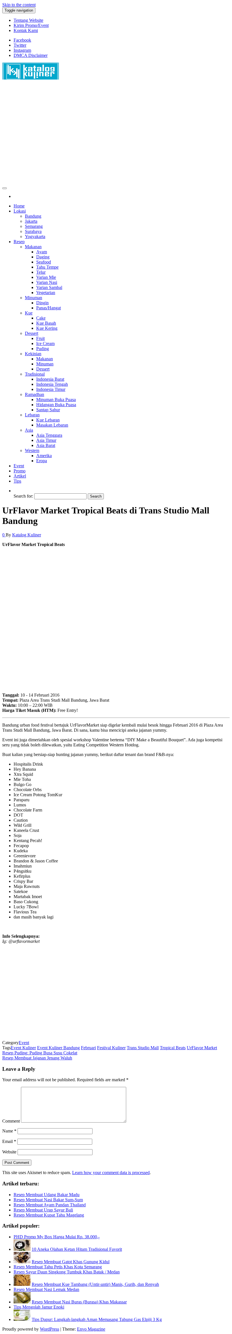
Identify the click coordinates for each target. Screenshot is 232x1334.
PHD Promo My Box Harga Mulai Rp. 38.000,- (57, 1236)
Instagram (22, 50)
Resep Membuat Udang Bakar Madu (47, 1194)
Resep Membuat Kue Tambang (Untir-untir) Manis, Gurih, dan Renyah (95, 1284)
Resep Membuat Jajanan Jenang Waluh (37, 1057)
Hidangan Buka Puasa (56, 404)
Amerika (44, 455)
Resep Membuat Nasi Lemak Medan (46, 1289)
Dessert (31, 333)
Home (19, 206)
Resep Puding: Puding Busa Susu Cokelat (39, 1052)
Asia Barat (45, 445)
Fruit (40, 338)
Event (19, 465)
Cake (41, 318)
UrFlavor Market (202, 1047)
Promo (19, 470)
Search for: (23, 496)
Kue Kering (46, 328)
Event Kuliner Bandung (58, 1047)
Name (9, 1131)
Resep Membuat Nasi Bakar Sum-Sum (48, 1199)
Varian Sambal (49, 287)
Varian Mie (46, 277)
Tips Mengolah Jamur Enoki (39, 1307)
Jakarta (31, 221)
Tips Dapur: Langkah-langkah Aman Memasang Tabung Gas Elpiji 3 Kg (97, 1319)
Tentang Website (28, 20)
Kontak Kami (26, 30)
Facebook (22, 40)
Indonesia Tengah (52, 384)
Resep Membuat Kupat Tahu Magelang (49, 1215)
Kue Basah (46, 323)
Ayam (41, 251)
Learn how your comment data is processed (111, 1172)
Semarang (34, 226)
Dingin (42, 302)
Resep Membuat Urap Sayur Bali (43, 1209)
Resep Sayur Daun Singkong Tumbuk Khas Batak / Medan (67, 1271)
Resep (19, 241)
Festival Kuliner (111, 1047)
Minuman (33, 297)
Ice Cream (45, 343)
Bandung (33, 216)
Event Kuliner (23, 1047)
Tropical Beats (173, 1047)
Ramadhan (34, 394)
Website (9, 1151)
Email (9, 1141)
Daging (43, 256)
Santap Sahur (48, 409)
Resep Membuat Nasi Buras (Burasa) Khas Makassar (79, 1301)
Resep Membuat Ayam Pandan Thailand (50, 1204)
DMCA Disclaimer (31, 55)
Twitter (20, 45)
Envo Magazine (91, 1329)
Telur (41, 272)
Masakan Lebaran (52, 425)
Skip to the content (19, 4)
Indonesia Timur (50, 389)
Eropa (41, 460)
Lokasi (20, 211)
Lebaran (32, 414)
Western (32, 450)
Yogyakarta (35, 236)
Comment (11, 1121)
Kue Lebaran (48, 419)
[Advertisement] (116, 135)
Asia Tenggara (49, 435)
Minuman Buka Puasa (56, 399)
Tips (17, 481)
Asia (29, 430)
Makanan (33, 246)
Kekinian (33, 353)
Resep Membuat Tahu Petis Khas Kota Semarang (58, 1266)
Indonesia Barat (50, 379)
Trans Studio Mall (143, 1047)
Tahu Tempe (47, 267)
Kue (29, 313)
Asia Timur (46, 440)
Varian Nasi (46, 282)
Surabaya (33, 231)
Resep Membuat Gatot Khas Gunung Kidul (70, 1261)
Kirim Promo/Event (31, 25)
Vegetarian (45, 292)
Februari (88, 1047)
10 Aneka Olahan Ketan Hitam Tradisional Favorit (77, 1249)
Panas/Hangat (48, 307)
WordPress (49, 1329)
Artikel (20, 476)
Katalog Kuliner (26, 534)
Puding (42, 348)
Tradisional (35, 374)
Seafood (43, 262)
